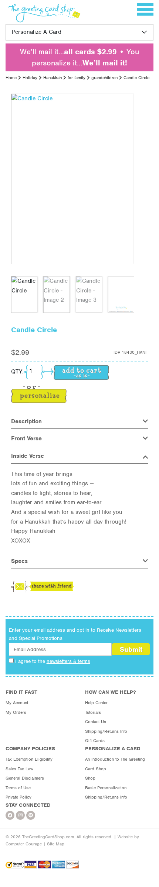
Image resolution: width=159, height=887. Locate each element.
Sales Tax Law (19, 769)
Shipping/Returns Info (106, 731)
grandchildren (104, 78)
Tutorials (93, 712)
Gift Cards (95, 741)
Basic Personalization (105, 788)
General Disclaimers (25, 778)
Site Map (55, 844)
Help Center (96, 703)
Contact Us (95, 722)
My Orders (16, 712)
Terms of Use (18, 788)
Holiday (30, 78)
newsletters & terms (68, 661)
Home (11, 78)
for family (76, 78)
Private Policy (18, 797)
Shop (90, 778)
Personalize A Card (36, 32)
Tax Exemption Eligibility (29, 759)
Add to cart (81, 372)
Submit (131, 649)
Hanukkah (52, 78)
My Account (17, 703)
